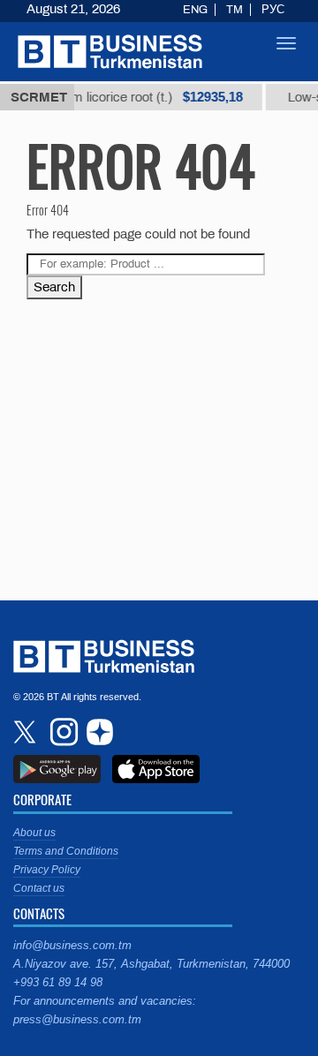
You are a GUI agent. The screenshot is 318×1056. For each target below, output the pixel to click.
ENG (195, 10)
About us (34, 832)
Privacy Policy (46, 870)
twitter (26, 732)
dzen (97, 732)
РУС (272, 10)
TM (234, 10)
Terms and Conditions (65, 851)
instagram (62, 732)
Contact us (38, 888)
